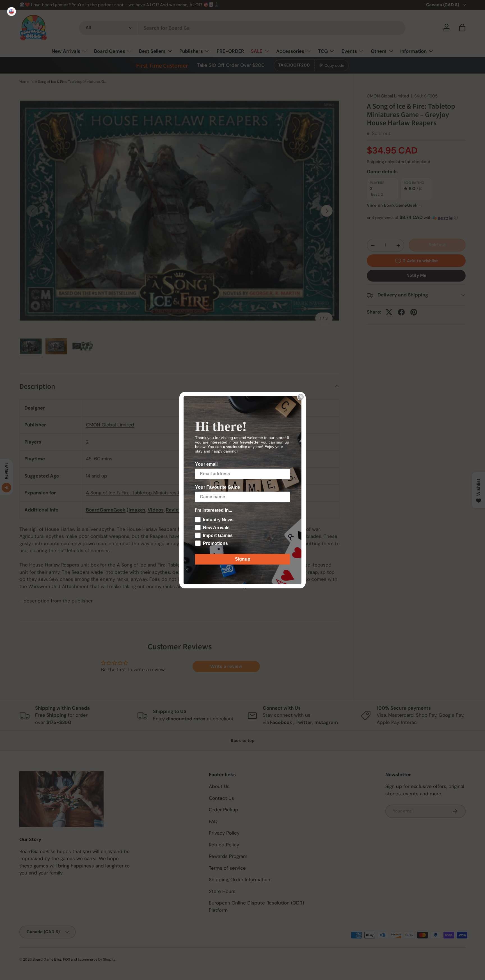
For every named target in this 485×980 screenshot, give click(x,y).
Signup (242, 559)
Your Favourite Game (217, 487)
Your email (206, 464)
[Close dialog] (300, 397)
